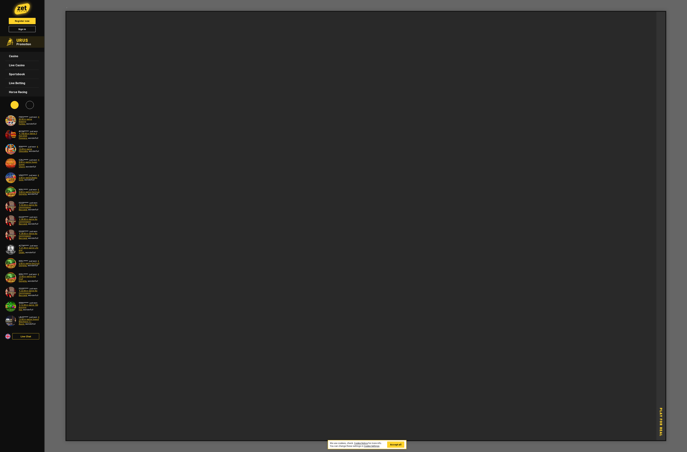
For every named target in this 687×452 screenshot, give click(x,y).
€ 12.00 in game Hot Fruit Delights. (29, 277)
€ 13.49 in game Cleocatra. (28, 149)
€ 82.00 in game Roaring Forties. (29, 120)
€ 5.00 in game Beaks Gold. (29, 177)
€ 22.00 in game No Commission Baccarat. (28, 293)
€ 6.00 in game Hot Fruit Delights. (29, 263)
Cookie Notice (361, 443)
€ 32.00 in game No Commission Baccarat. (28, 207)
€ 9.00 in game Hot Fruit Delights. (29, 191)
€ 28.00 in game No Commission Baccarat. (28, 221)
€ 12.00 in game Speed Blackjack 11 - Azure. (29, 320)
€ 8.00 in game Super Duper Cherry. (29, 163)
